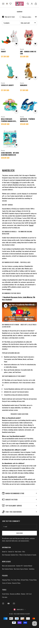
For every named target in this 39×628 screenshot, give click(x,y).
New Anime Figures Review (21, 569)
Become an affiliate (15, 594)
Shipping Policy (6, 580)
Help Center (18, 551)
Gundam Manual (28, 566)
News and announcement (8, 566)
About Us (4, 551)
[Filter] (36, 17)
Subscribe (19, 533)
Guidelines (31, 569)
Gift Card (29, 594)
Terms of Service (6, 583)
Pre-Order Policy (15, 580)
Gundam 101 (19, 566)
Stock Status (5, 594)
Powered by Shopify (25, 614)
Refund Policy (24, 580)
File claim (4, 597)
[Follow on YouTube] (8, 603)
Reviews (23, 594)
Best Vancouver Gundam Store (10, 555)
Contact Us (11, 551)
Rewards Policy (16, 583)
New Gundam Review (7, 569)
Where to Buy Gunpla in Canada (27, 555)
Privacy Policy (33, 580)
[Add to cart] (16, 44)
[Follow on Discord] (14, 603)
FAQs (23, 551)
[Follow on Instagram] (3, 603)
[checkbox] (8, 17)
